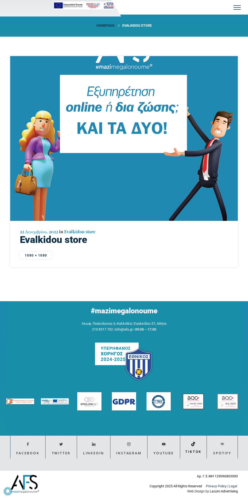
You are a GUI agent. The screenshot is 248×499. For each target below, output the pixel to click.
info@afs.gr (124, 329)
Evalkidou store (79, 231)
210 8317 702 (102, 329)
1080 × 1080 (36, 255)
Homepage (105, 25)
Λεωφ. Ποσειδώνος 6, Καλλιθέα (107, 323)
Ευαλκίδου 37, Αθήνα (150, 323)
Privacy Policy (216, 486)
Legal (233, 486)
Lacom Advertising (224, 491)
